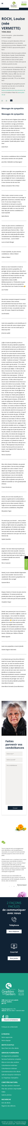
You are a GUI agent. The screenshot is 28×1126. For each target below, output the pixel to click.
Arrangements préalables (10, 1056)
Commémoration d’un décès (11, 1071)
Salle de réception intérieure (11, 1075)
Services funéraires (10, 1053)
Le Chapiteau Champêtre (10, 1078)
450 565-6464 (24, 4)
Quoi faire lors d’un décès (10, 1048)
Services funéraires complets (11, 1059)
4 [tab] (16, 886)
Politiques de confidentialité (10, 1027)
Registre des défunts (8, 1106)
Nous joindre (14, 958)
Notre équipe (6, 1040)
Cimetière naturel (10, 1082)
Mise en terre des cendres (10, 1062)
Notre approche (7, 1037)
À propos (5, 1034)
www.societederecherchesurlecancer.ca (13, 90)
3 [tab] (14, 886)
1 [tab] (9, 886)
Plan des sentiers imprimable (11, 1089)
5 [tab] (18, 886)
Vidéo (3, 1092)
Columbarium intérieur (9, 1068)
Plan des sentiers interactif (11, 1086)
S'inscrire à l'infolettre (11, 1020)
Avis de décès (6, 1103)
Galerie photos (7, 1095)
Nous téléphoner (14, 931)
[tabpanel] (14, 854)
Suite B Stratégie (21, 1123)
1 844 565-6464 (19, 1010)
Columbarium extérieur (9, 1065)
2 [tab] (11, 886)
